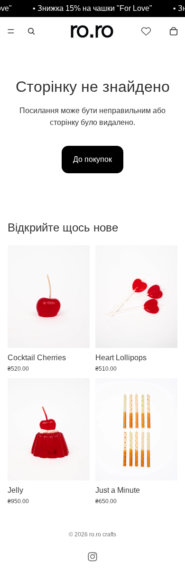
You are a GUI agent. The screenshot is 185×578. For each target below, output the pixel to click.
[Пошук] (31, 31)
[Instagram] (92, 556)
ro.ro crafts (102, 534)
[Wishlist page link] (146, 31)
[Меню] (11, 31)
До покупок (92, 159)
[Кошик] (173, 31)
